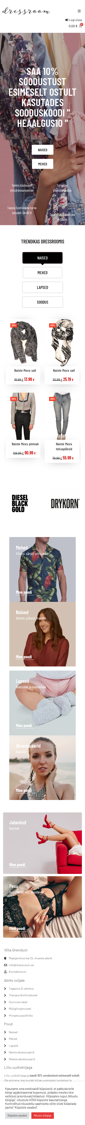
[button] (79, 11)
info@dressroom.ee (22, 190)
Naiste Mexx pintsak (25, 444)
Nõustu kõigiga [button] (42, 1115)
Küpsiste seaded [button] (17, 1115)
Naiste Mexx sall (25, 370)
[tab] (42, 258)
